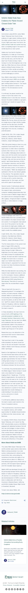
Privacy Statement (7, 585)
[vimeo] (20, 589)
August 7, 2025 (9, 30)
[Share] (25, 500)
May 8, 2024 (11, 561)
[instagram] (12, 589)
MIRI (15, 79)
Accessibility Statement (19, 585)
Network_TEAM (9, 28)
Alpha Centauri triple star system (11, 44)
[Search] (25, 2)
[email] (6, 589)
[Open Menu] (2, 2)
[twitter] (18, 589)
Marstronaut (13, 500)
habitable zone (6, 97)
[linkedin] (15, 589)
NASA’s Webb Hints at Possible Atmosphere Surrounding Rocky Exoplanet (13, 542)
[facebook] (9, 589)
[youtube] (23, 589)
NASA (8, 502)
